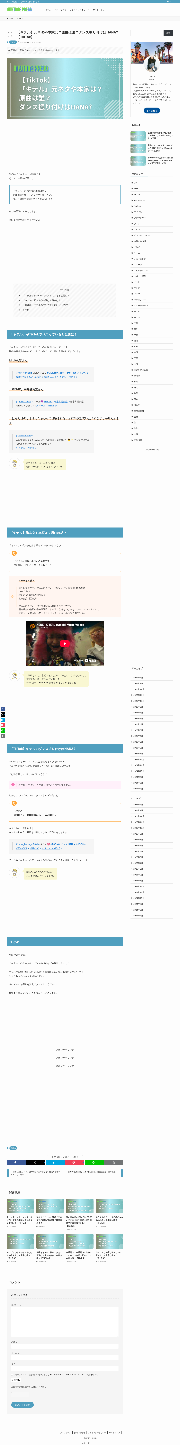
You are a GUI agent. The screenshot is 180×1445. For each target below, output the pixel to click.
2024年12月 (138, 759)
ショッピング (140, 258)
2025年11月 (138, 695)
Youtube (137, 206)
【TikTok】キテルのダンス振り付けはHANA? (45, 304)
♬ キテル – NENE (66, 376)
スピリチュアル (141, 270)
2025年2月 (138, 747)
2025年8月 (138, 712)
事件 (136, 328)
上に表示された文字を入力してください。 (30, 1386)
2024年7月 (138, 788)
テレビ (137, 288)
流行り (137, 404)
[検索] (171, 1)
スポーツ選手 (140, 276)
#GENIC (48, 401)
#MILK (50, 372)
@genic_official (23, 401)
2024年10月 (138, 771)
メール (15, 1352)
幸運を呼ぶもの (141, 369)
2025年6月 (138, 724)
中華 (136, 323)
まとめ (25, 309)
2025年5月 (138, 730)
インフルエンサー (142, 235)
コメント (16, 1304)
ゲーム (137, 252)
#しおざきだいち (77, 372)
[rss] (168, 1)
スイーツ (138, 264)
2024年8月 (138, 782)
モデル (137, 311)
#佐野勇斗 (61, 372)
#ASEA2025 (56, 844)
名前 (14, 1341)
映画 (136, 381)
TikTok (13, 42)
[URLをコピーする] (113, 1162)
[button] (16, 1162)
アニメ (137, 223)
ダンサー (138, 282)
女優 (136, 363)
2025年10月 (138, 700)
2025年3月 (138, 741)
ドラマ (137, 293)
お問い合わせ (79, 1432)
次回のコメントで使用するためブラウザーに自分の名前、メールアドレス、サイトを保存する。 (56, 1374)
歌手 (136, 393)
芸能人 (137, 428)
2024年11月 (138, 765)
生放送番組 (139, 410)
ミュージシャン (141, 305)
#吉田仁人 (49, 376)
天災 (136, 358)
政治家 (137, 375)
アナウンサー (140, 217)
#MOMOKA (21, 848)
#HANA (69, 844)
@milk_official (23, 372)
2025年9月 (138, 706)
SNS (136, 188)
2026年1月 (138, 683)
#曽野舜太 (21, 376)
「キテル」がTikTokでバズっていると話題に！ (46, 295)
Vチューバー (139, 200)
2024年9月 (138, 777)
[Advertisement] (65, 143)
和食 (136, 346)
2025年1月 (138, 753)
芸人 (136, 422)
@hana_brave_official (27, 844)
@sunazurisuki (23, 435)
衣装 (136, 434)
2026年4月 (138, 677)
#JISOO (80, 844)
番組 (136, 416)
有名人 (137, 387)
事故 (136, 334)
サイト (14, 1363)
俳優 (136, 340)
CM (135, 182)
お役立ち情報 (140, 241)
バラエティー (140, 299)
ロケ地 (137, 317)
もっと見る (152, 110)
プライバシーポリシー (97, 1432)
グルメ (137, 246)
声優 (136, 352)
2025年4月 (138, 735)
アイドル (138, 211)
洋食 (136, 399)
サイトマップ (114, 1432)
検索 (168, 32)
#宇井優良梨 (61, 401)
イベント (138, 229)
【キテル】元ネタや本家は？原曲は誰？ (42, 300)
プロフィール (65, 1432)
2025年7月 (138, 718)
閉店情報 (138, 440)
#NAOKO (34, 848)
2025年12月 (138, 689)
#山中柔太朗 (35, 376)
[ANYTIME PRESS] (19, 9)
